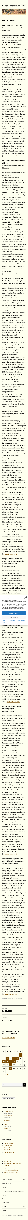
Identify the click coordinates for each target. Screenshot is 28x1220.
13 (14, 1061)
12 (10, 1061)
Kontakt (6, 1165)
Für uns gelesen (8, 1143)
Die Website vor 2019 (8, 1037)
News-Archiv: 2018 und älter (12, 1163)
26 (10, 1068)
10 (4, 1061)
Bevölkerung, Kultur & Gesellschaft (13, 1191)
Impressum (23, 620)
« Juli (6, 1074)
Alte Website (8, 1161)
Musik (4, 1210)
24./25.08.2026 (8, 1111)
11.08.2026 (7, 1129)
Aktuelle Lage (6, 1183)
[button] (25, 597)
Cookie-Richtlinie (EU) (11, 1172)
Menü (23, 5)
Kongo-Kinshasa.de (11, 6)
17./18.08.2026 (8, 1115)
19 (10, 1065)
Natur (4, 1206)
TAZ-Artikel (7, 1150)
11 (7, 1061)
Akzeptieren (14, 613)
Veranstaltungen (9, 1152)
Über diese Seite (7, 1179)
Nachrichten (11, 1000)
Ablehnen (14, 617)
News (4, 1187)
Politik (4, 1195)
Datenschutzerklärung (15, 620)
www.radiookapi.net (10, 156)
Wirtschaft (5, 1202)
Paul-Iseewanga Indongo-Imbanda (13, 998)
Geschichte (5, 1199)
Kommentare (8, 1145)
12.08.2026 (7, 1120)
